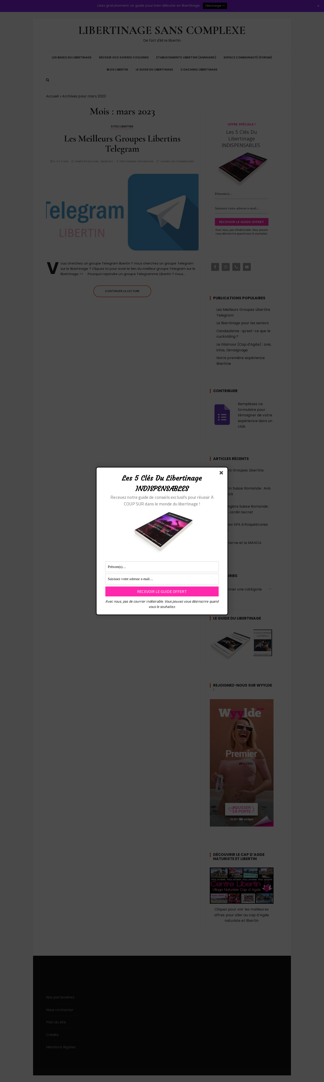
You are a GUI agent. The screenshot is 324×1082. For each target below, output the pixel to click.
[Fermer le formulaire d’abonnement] (222, 473)
